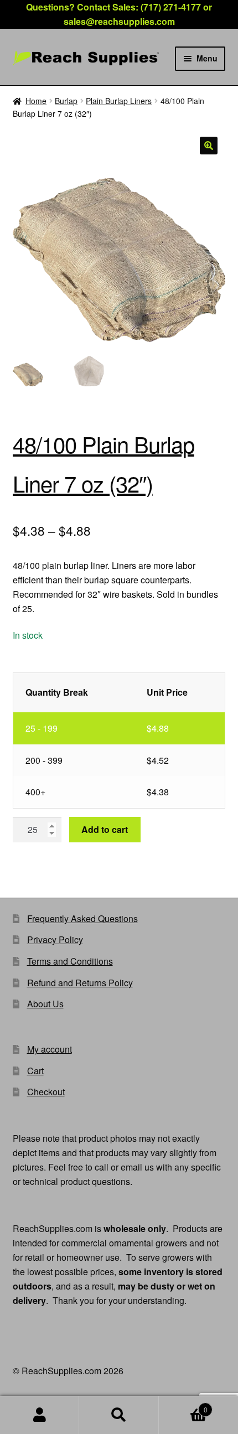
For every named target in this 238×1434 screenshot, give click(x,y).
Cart (35, 1070)
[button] (209, 145)
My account (49, 1049)
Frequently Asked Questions (82, 918)
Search (118, 1415)
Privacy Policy (55, 939)
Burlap (66, 100)
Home (35, 100)
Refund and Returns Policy (80, 982)
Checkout (46, 1091)
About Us (45, 1003)
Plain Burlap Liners (119, 100)
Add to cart (104, 829)
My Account (39, 1415)
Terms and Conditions (70, 961)
